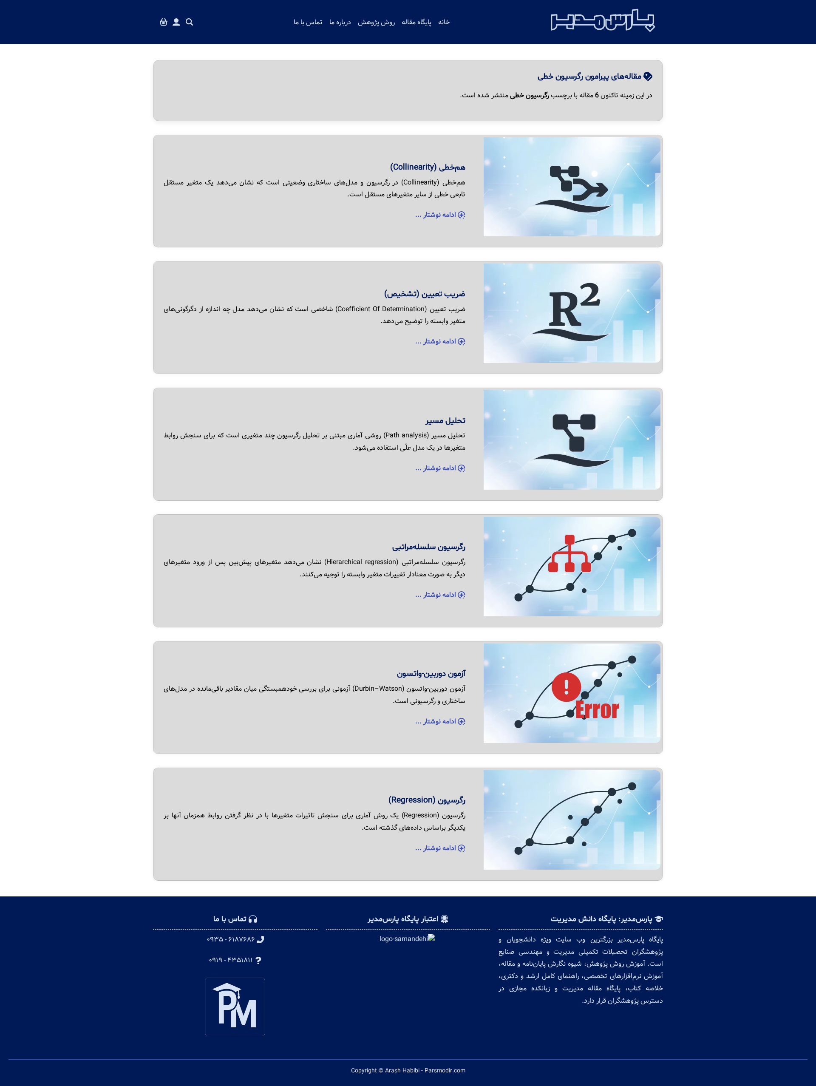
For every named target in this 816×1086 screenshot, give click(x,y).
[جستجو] (189, 22)
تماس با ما (308, 22)
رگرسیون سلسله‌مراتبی (428, 547)
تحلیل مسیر (445, 420)
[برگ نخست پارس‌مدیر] (603, 34)
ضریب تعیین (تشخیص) (424, 294)
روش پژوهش (376, 22)
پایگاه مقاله (416, 22)
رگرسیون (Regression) (426, 800)
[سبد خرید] (163, 22)
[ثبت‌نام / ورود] (176, 22)
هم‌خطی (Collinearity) (427, 167)
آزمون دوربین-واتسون (431, 673)
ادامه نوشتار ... (436, 215)
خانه (444, 22)
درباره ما (340, 22)
